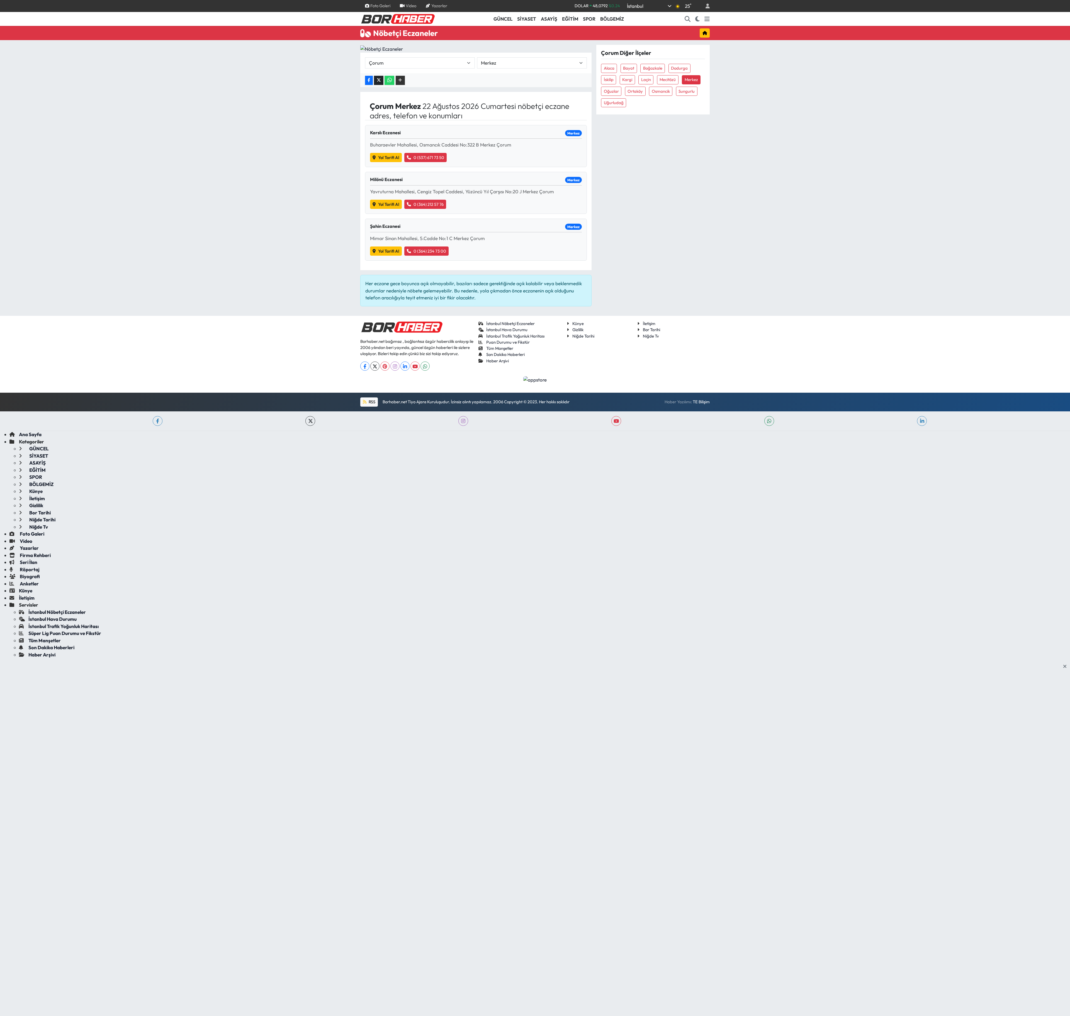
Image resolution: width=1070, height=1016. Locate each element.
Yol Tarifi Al (388, 157)
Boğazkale (652, 68)
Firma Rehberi (35, 555)
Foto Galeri (380, 5)
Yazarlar (439, 5)
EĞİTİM (570, 19)
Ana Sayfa (30, 434)
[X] (375, 366)
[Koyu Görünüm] (697, 19)
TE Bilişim (701, 401)
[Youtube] (415, 366)
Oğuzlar (611, 91)
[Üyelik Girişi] (705, 6)
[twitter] (310, 421)
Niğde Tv (651, 336)
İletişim (649, 323)
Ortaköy (635, 91)
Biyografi (29, 576)
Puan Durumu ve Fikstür (508, 342)
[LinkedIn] (405, 366)
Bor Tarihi (651, 329)
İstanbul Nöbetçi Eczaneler (510, 323)
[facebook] (157, 421)
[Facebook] (364, 366)
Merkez (691, 79)
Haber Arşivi (497, 360)
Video (411, 5)
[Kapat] (1066, 666)
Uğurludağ (614, 102)
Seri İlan (28, 562)
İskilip (609, 79)
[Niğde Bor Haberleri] (397, 18)
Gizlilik (577, 329)
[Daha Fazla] (400, 80)
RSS (371, 401)
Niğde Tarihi (583, 336)
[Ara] (687, 19)
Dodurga (679, 68)
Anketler (29, 584)
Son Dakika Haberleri (505, 354)
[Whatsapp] (425, 366)
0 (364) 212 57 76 (429, 204)
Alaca (609, 68)
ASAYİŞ (549, 19)
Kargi (627, 79)
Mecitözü (668, 79)
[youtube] (616, 421)
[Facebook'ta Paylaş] (369, 80)
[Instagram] (395, 366)
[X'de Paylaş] (378, 80)
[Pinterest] (385, 366)
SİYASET (526, 19)
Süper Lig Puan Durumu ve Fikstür (64, 633)
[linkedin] (922, 421)
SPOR (589, 19)
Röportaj (29, 569)
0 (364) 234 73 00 (430, 251)
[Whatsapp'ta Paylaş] (389, 80)
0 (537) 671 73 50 (429, 157)
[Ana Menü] (707, 19)
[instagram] (463, 421)
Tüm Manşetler (499, 348)
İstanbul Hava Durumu (506, 329)
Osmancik (661, 91)
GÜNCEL (502, 19)
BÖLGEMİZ (612, 19)
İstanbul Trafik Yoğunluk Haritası (515, 336)
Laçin (646, 79)
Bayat (628, 68)
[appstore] (535, 379)
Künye (578, 323)
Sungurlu (687, 91)
